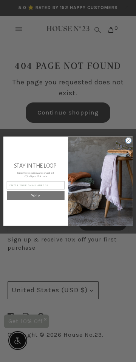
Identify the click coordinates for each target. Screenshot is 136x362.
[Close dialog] (128, 140)
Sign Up (35, 195)
